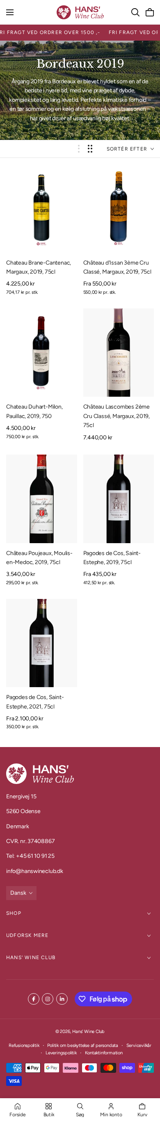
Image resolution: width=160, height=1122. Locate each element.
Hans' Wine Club (30, 957)
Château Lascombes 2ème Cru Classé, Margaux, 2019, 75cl (116, 416)
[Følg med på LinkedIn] (62, 999)
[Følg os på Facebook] (33, 999)
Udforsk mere (27, 935)
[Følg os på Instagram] (47, 999)
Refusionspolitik (24, 1045)
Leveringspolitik (61, 1053)
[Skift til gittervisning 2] (90, 149)
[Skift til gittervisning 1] (79, 149)
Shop (13, 913)
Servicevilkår (138, 1045)
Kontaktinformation (104, 1053)
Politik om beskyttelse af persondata (82, 1045)
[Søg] (135, 12)
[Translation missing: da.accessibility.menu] (10, 12)
